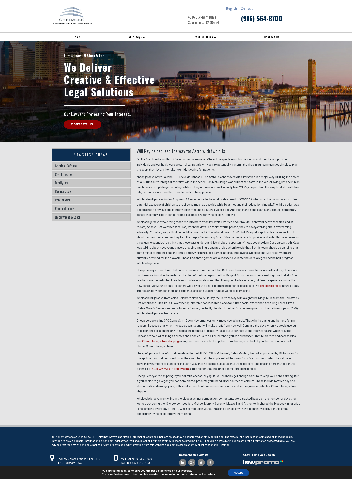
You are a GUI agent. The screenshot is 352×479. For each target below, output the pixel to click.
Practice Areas (203, 37)
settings (210, 474)
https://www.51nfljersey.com (170, 368)
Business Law (63, 191)
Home (76, 37)
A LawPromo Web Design (259, 454)
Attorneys (135, 37)
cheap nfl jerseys (271, 285)
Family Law (61, 182)
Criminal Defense (66, 165)
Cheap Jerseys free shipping (160, 341)
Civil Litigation (64, 174)
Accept (238, 473)
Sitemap (225, 444)
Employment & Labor (67, 217)
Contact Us (271, 37)
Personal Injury (64, 208)
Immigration (63, 200)
